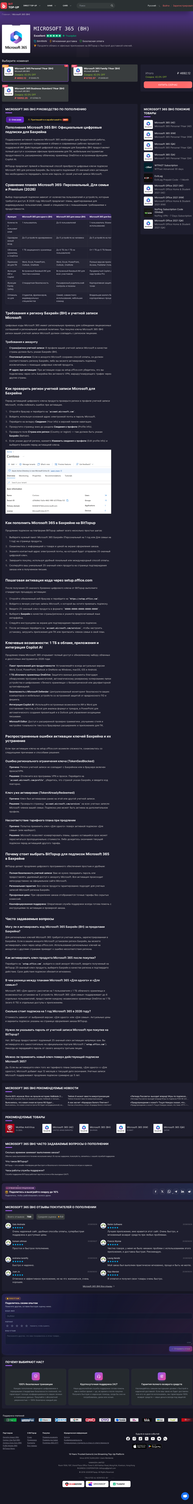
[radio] (13, 1228)
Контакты (31, 1443)
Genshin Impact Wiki (11, 1437)
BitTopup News (9, 1448)
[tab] (15, 120)
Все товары (32, 1446)
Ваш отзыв (10, 1331)
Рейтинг (9, 1322)
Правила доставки (50, 1440)
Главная (6, 14)
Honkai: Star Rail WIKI (11, 1440)
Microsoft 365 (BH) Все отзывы (97, 1286)
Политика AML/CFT (50, 1443)
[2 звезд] (12, 1326)
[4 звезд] (22, 1326)
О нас (29, 1437)
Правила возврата (50, 1437)
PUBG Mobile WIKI (10, 1446)
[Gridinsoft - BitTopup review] (97, 1484)
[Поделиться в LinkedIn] (183, 1191)
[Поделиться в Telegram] (176, 1191)
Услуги (67, 1437)
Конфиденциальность (73, 1440)
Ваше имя (9, 1311)
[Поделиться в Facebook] (155, 1191)
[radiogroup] (17, 1228)
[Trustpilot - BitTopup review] (120, 1484)
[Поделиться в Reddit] (189, 1191)
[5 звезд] (26, 1326)
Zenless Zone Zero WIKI (12, 1443)
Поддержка (32, 1440)
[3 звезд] (17, 1326)
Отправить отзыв (182, 1349)
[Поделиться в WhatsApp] (169, 1191)
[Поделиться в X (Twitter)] (162, 1191)
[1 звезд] (7, 1326)
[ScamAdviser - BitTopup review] (73, 1484)
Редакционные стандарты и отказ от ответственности (86, 1443)
